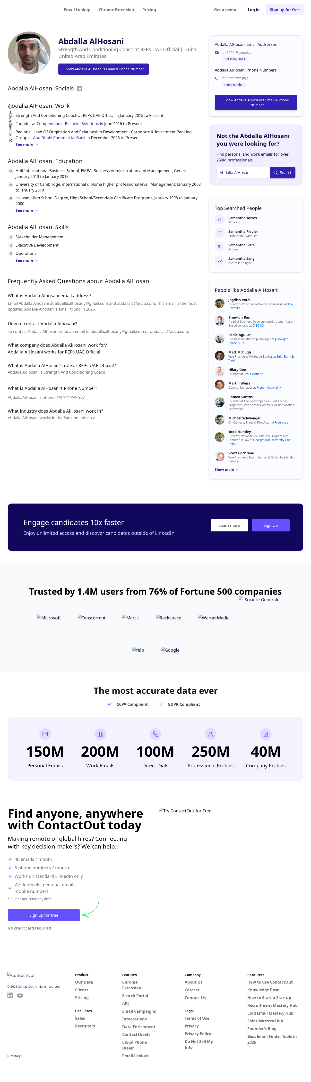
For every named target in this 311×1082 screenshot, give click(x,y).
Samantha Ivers (241, 245)
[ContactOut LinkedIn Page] (10, 1022)
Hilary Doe (237, 369)
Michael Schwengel (244, 418)
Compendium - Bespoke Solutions (68, 123)
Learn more (229, 525)
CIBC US (258, 325)
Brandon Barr (239, 317)
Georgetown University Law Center (259, 442)
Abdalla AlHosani (91, 41)
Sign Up (271, 525)
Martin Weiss (239, 383)
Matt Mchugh (239, 352)
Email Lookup (77, 9)
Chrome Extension (116, 9)
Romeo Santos (240, 396)
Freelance (281, 422)
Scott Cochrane (241, 453)
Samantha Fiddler (243, 231)
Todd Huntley (239, 431)
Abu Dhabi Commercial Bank (59, 137)
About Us (193, 982)
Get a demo (225, 9)
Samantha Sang (241, 258)
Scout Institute (253, 374)
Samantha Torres (242, 218)
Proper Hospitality (269, 387)
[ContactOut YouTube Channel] (20, 1022)
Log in (254, 9)
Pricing (149, 9)
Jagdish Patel (239, 299)
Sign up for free (285, 9)
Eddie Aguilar (239, 334)
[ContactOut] (31, 9)
